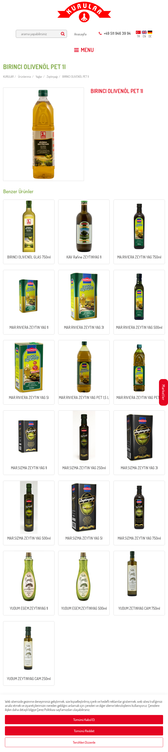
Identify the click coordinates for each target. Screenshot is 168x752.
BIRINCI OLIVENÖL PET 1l (75, 76)
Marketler (163, 392)
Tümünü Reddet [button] (84, 731)
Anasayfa (80, 34)
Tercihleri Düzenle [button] (84, 742)
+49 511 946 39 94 (117, 33)
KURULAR (8, 76)
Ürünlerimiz (24, 76)
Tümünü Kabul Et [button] (84, 719)
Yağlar (39, 76)
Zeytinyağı (52, 76)
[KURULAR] (84, 11)
